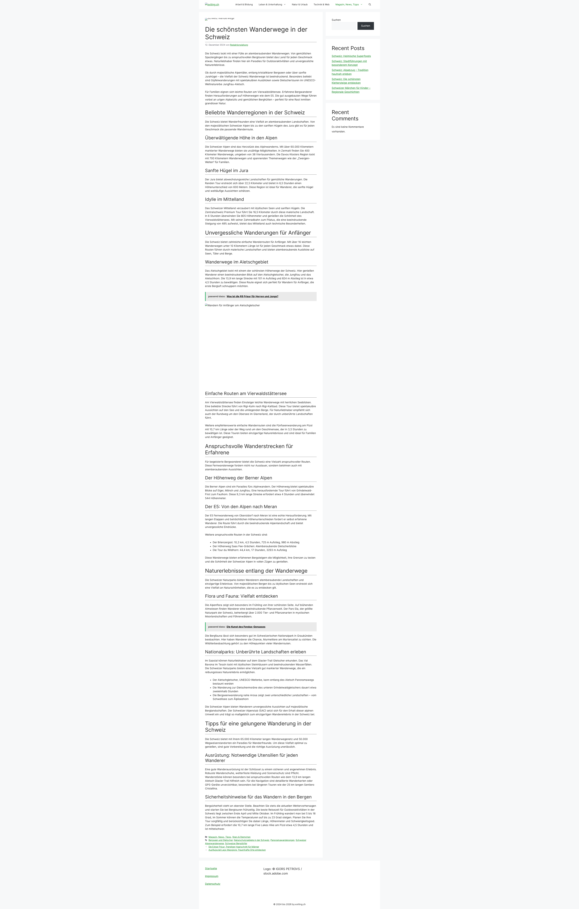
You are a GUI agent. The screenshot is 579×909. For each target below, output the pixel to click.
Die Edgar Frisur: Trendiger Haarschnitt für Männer (234, 846)
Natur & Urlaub (300, 4)
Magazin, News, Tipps (347, 4)
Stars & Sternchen (241, 837)
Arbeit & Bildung (244, 4)
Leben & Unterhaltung (270, 4)
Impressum (211, 876)
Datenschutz (212, 883)
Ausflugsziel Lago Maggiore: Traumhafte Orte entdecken (237, 850)
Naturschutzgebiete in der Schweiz (251, 840)
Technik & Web (321, 4)
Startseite (211, 868)
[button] (370, 4)
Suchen (336, 19)
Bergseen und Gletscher (221, 840)
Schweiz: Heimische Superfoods (351, 56)
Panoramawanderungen (282, 840)
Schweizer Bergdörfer (236, 843)
